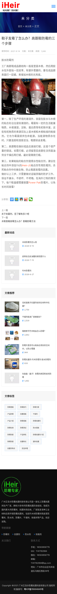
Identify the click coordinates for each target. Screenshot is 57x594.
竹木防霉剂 (26, 271)
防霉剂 (6, 534)
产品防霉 (10, 414)
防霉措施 (10, 407)
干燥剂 (35, 414)
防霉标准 (10, 428)
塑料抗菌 (36, 441)
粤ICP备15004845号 (33, 589)
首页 (20, 26)
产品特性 (23, 435)
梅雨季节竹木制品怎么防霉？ (34, 331)
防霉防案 (10, 435)
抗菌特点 (23, 441)
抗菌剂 (17, 534)
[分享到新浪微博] (26, 199)
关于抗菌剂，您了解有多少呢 (15, 213)
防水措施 (36, 428)
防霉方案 (36, 407)
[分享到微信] (31, 199)
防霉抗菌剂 (37, 421)
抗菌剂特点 (11, 448)
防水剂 (28, 534)
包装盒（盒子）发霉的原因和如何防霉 (36, 375)
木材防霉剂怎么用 (29, 242)
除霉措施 (23, 421)
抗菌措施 (23, 414)
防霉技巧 (23, 407)
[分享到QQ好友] (21, 199)
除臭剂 (39, 534)
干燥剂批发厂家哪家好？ (32, 317)
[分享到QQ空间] (17, 199)
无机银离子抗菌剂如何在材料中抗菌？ (36, 304)
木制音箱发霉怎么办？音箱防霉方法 (19, 221)
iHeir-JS (26, 165)
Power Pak (34, 182)
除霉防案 (10, 441)
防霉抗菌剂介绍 (38, 435)
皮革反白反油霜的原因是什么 (34, 256)
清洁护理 (25, 448)
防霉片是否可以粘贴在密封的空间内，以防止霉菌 (36, 347)
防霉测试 (23, 428)
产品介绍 (10, 421)
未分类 (28, 26)
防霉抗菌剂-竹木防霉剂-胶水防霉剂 (36, 360)
